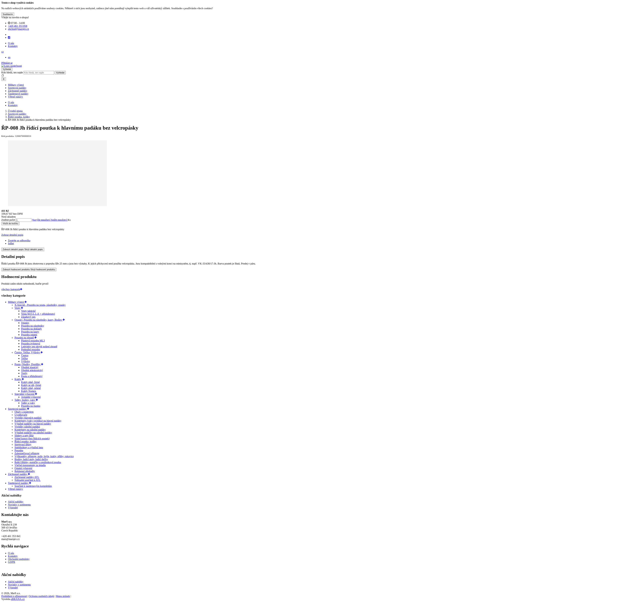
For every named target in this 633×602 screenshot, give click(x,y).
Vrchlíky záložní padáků (27, 426)
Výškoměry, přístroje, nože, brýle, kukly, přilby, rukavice (44, 456)
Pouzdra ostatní (29, 334)
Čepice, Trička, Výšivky (28, 352)
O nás (11, 43)
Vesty (18, 308)
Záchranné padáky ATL (27, 477)
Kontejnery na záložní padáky (30, 429)
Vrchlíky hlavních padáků (28, 417)
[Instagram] (9, 37)
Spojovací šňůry (23, 444)
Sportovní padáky (17, 87)
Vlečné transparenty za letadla (30, 465)
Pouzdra (19, 450)
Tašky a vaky (28, 402)
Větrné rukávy (15, 96)
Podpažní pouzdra (30, 349)
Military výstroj (16, 84)
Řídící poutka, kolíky (25, 441)
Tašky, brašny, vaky (25, 400)
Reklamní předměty (25, 471)
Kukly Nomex (28, 391)
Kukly (18, 379)
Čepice (24, 355)
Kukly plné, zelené (31, 388)
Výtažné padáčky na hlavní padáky (33, 423)
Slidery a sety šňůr (24, 435)
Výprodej (13, 507)
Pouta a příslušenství (31, 376)
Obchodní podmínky (19, 559)
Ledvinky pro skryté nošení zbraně (39, 346)
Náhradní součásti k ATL (28, 480)
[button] (2, 51)
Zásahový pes (28, 316)
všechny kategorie (10, 289)
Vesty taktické (28, 310)
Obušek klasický (29, 367)
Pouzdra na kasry (30, 331)
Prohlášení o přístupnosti (14, 596)
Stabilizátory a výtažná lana (29, 447)
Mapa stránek (63, 596)
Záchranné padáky (17, 90)
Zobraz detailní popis (12, 234)
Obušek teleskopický (32, 370)
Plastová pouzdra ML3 (33, 340)
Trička (24, 358)
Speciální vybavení (25, 394)
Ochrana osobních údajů (41, 596)
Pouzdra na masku (30, 405)
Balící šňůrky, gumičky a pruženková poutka (38, 462)
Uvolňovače (21, 414)
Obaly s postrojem (24, 411)
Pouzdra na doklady (31, 328)
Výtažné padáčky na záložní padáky (33, 432)
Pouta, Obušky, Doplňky (28, 364)
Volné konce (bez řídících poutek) (32, 438)
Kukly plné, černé (30, 382)
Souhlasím (8, 14)
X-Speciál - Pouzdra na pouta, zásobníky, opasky (40, 305)
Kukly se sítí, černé (31, 385)
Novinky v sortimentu (19, 504)
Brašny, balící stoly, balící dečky (31, 459)
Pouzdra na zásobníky (32, 325)
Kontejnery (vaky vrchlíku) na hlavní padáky (38, 420)
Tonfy (24, 373)
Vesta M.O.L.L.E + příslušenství (38, 313)
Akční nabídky (15, 501)
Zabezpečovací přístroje (27, 453)
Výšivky (25, 361)
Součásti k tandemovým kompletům (33, 486)
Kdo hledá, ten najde (12, 72)
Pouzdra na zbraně (24, 337)
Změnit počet (8, 219)
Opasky (25, 322)
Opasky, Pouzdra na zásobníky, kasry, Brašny (39, 319)
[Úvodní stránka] (11, 65)
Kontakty (13, 46)
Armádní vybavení (31, 397)
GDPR (11, 562)
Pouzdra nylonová (30, 343)
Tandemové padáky (18, 93)
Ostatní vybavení (23, 468)
